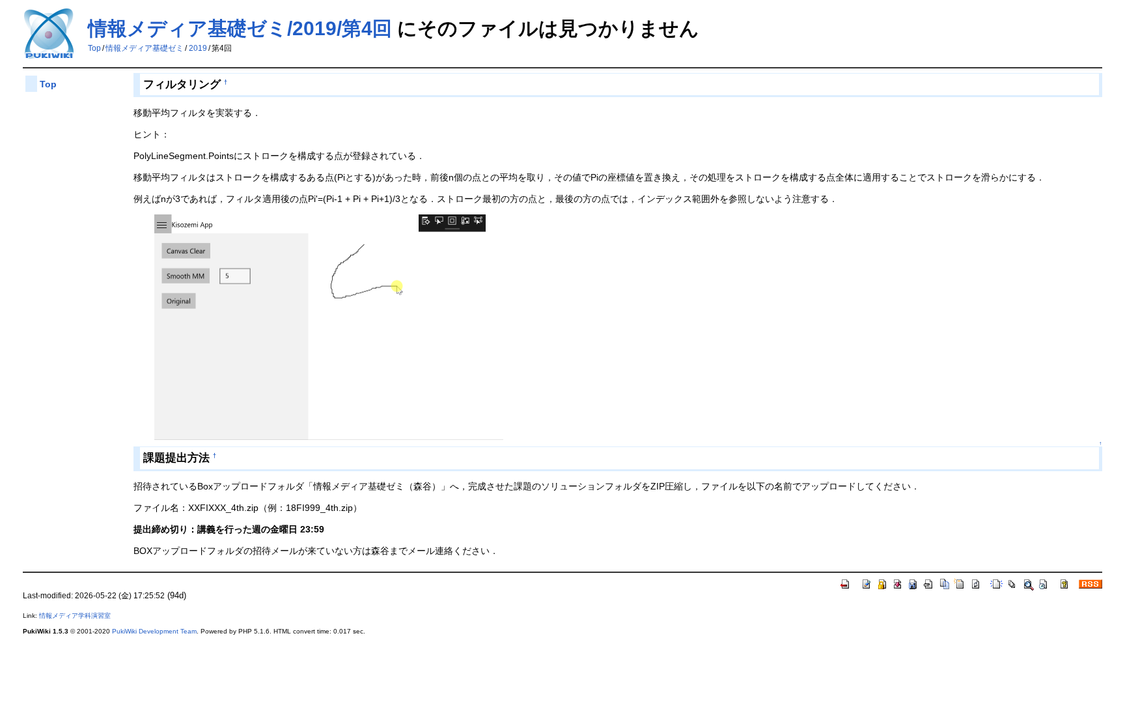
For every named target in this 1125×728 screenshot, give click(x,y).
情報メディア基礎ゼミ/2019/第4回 (240, 28)
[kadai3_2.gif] (328, 326)
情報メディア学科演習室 (75, 615)
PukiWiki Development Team (154, 631)
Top (94, 48)
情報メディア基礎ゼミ (144, 48)
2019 (198, 48)
